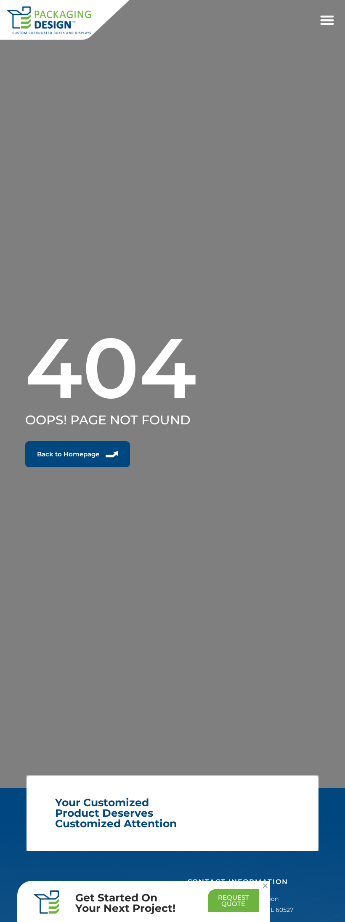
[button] (327, 20)
